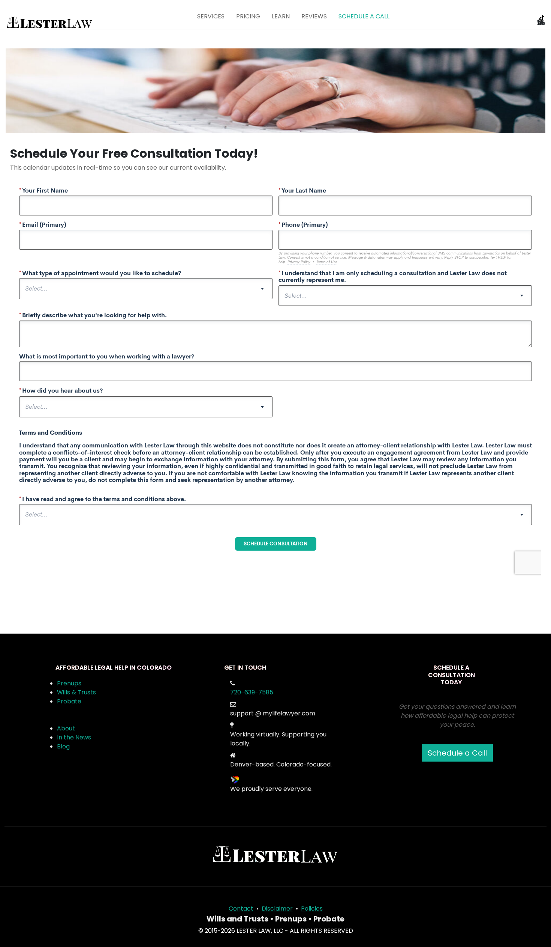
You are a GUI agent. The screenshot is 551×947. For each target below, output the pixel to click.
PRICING (248, 16)
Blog (63, 746)
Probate (69, 701)
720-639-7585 (251, 692)
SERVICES (211, 16)
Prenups (69, 683)
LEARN (281, 16)
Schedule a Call (457, 753)
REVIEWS (314, 16)
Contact (241, 908)
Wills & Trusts (76, 692)
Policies (312, 908)
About (66, 728)
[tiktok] (543, 21)
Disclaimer (277, 908)
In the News (74, 737)
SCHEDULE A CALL (363, 16)
